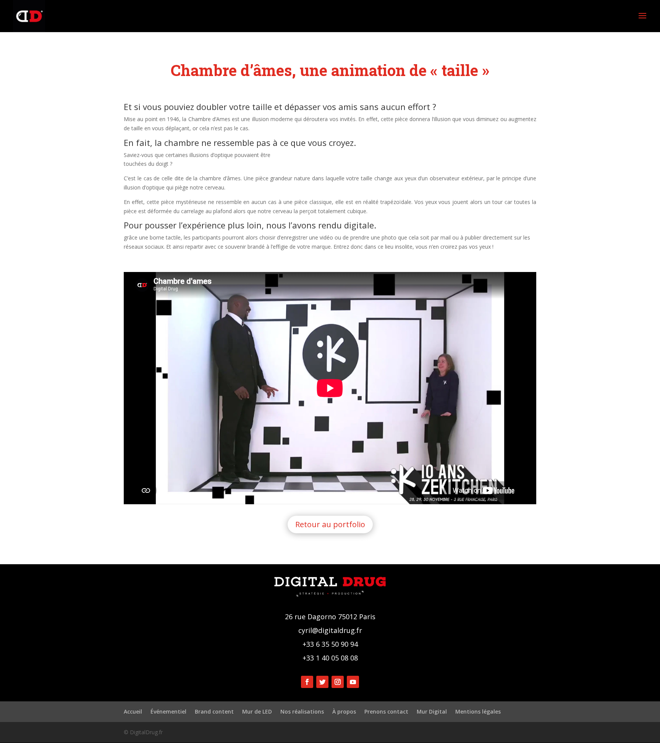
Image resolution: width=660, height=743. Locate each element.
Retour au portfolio (330, 524)
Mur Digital (432, 711)
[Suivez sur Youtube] (353, 682)
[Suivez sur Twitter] (322, 682)
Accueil (133, 711)
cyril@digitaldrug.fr (330, 630)
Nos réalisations (302, 711)
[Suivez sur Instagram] (338, 682)
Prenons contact (386, 711)
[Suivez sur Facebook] (307, 682)
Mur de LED (257, 711)
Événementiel (168, 711)
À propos (344, 711)
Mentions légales (478, 711)
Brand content (214, 711)
